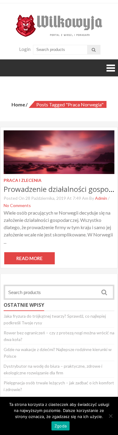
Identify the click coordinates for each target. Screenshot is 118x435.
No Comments (17, 205)
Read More (29, 258)
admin (101, 198)
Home (18, 104)
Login (25, 49)
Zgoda (60, 425)
